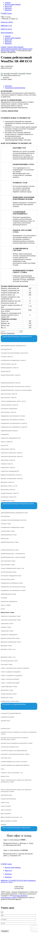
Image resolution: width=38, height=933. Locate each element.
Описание (8, 86)
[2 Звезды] (12, 74)
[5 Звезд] (4, 75)
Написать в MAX (7, 22)
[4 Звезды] (27, 74)
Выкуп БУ (8, 6)
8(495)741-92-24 (6, 29)
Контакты (8, 8)
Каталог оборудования (12, 4)
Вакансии (8, 10)
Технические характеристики (15, 88)
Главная (7, 2)
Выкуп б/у (8, 870)
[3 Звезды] (20, 74)
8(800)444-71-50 (6, 25)
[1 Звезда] (4, 74)
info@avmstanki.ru (7, 32)
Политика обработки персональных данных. (14, 896)
